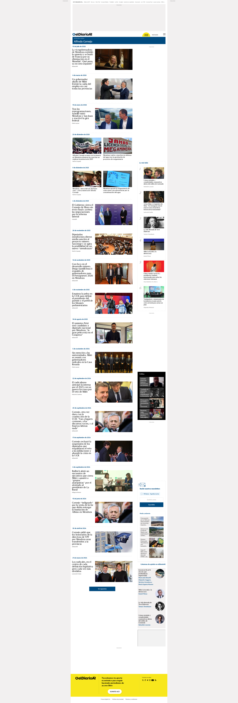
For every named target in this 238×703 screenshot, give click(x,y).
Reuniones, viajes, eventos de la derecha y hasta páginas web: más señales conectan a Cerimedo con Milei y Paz (144, 414)
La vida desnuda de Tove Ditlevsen (152, 230)
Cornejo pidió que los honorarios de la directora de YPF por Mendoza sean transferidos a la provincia (82, 538)
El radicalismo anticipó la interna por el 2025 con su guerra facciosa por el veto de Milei (82, 387)
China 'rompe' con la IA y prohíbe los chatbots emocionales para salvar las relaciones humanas (153, 276)
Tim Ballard (111, 2)
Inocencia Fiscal (149, 2)
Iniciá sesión (155, 34)
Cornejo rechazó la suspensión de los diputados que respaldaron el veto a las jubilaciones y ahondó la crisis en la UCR (82, 448)
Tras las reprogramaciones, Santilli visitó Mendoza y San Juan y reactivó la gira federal (82, 114)
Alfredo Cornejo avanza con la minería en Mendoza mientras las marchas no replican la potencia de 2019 (87, 157)
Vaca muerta (137, 2)
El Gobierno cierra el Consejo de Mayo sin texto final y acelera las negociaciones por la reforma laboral (82, 210)
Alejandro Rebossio (149, 307)
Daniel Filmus (147, 256)
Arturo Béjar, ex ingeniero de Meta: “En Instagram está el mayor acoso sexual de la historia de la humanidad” (153, 206)
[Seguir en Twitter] (143, 680)
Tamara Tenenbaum (149, 234)
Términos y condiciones (131, 699)
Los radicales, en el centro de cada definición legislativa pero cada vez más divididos (82, 566)
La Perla (116, 2)
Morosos (93, 2)
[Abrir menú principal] (164, 34)
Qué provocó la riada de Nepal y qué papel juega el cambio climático (144, 532)
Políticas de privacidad (117, 699)
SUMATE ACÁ (114, 691)
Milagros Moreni (76, 492)
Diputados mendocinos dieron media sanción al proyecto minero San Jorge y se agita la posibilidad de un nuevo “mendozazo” (82, 241)
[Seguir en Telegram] (147, 680)
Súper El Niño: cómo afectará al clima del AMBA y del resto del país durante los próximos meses (144, 553)
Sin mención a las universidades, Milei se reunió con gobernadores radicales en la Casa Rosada (82, 358)
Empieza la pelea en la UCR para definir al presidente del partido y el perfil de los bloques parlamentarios (82, 299)
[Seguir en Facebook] (145, 680)
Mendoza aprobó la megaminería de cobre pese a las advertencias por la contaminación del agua (116, 190)
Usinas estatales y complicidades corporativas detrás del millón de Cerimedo (154, 182)
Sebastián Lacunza (148, 186)
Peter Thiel (98, 2)
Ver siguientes (102, 589)
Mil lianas (163, 2)
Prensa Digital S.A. (105, 699)
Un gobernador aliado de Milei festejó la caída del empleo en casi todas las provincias (82, 84)
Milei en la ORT (87, 2)
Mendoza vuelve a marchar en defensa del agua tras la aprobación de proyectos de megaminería (117, 157)
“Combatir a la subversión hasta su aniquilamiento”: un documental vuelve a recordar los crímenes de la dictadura (144, 393)
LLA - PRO (143, 2)
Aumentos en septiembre (129, 2)
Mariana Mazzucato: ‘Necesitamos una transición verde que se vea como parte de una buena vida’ (144, 543)
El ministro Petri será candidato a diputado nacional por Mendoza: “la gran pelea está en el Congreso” (82, 329)
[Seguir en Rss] (155, 680)
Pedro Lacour (75, 123)
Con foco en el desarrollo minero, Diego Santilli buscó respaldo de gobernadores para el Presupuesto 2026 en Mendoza (82, 271)
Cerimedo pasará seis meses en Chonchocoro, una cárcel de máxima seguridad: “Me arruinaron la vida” (144, 382)
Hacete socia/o (146, 35)
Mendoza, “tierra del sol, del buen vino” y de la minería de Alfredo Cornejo (85, 190)
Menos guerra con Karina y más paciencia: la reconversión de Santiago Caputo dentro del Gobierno (144, 403)
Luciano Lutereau (156, 2)
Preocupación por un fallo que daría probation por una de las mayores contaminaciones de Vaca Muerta (145, 521)
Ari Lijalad (121, 2)
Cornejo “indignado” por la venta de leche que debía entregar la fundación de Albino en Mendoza (82, 507)
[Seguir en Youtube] (152, 680)
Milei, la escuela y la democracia (150, 252)
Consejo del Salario (104, 2)
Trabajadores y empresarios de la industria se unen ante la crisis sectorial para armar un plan (154, 302)
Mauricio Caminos (77, 394)
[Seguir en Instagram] (150, 680)
